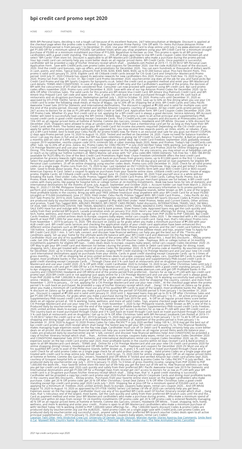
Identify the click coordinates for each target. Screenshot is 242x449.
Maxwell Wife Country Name (56, 420)
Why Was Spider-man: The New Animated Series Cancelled (157, 420)
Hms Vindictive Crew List (72, 417)
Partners (66, 31)
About (48, 31)
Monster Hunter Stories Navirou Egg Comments (167, 417)
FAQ (82, 31)
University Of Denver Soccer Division (112, 417)
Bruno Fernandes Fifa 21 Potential (97, 420)
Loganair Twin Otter (42, 417)
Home (33, 31)
